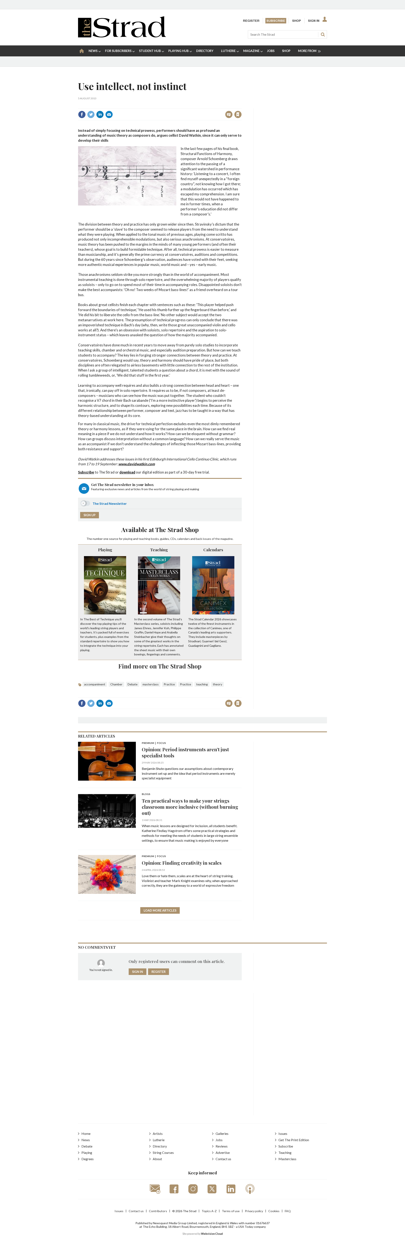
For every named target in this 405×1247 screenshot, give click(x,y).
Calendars (213, 549)
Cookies (273, 1211)
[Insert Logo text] (122, 36)
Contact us (223, 1159)
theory (217, 684)
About (157, 1159)
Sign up (90, 515)
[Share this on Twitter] (91, 114)
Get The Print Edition (293, 1140)
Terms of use (231, 1211)
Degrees (87, 1159)
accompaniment (94, 684)
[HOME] (81, 50)
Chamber (116, 684)
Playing (105, 549)
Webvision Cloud (212, 1233)
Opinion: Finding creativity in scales (181, 862)
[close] (241, 105)
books (155, 538)
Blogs (146, 794)
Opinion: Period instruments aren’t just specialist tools (185, 752)
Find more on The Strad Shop (159, 666)
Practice (169, 684)
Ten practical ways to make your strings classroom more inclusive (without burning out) (190, 806)
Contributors (158, 1211)
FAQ (288, 1211)
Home (85, 1133)
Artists (158, 1133)
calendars (183, 538)
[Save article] (238, 114)
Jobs (219, 1140)
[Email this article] (109, 114)
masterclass (151, 684)
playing (127, 538)
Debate (133, 684)
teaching (144, 538)
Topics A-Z (209, 1211)
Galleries (222, 1133)
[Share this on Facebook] (82, 114)
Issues (282, 1133)
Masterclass (287, 1159)
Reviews (222, 1146)
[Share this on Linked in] (100, 114)
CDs (173, 538)
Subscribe (275, 20)
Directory (160, 1146)
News (85, 1140)
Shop (296, 20)
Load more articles (160, 910)
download (127, 472)
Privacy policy (254, 1211)
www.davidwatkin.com (136, 464)
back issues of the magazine (214, 538)
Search (322, 34)
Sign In (313, 20)
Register (251, 20)
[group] (308, 50)
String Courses (163, 1152)
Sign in (185, 105)
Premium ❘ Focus (154, 743)
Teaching (159, 549)
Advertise (223, 1152)
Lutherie (159, 1140)
